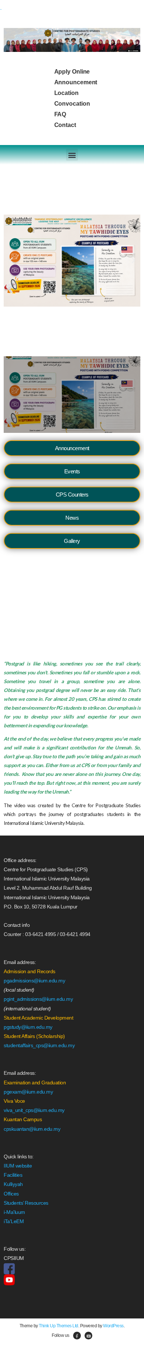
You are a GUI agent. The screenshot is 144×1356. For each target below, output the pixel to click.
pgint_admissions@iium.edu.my (38, 999)
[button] (72, 155)
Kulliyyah (13, 1184)
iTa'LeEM (14, 1221)
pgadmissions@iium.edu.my (34, 981)
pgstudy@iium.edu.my (28, 1027)
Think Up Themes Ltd (58, 1325)
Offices (11, 1194)
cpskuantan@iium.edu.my (32, 1129)
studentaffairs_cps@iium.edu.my (39, 1045)
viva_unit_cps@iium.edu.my (34, 1110)
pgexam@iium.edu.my (28, 1092)
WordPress (113, 1325)
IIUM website (18, 1166)
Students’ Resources (26, 1203)
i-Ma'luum (14, 1212)
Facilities (13, 1175)
